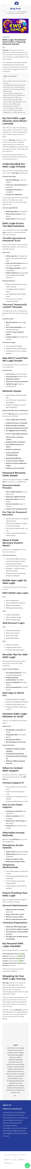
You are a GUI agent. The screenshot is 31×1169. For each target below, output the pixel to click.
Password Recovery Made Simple (12, 93)
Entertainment (12, 11)
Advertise (21, 1159)
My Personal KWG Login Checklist (12, 110)
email (16, 549)
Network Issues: (7, 91)
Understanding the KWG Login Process (14, 85)
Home (5, 11)
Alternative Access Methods (11, 106)
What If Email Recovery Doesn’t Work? (14, 95)
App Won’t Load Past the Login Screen (14, 89)
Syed (3, 47)
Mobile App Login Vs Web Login (12, 97)
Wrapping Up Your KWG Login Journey (14, 112)
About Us (7, 1159)
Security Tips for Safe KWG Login (12, 100)
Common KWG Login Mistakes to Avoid (14, 102)
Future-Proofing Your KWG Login (12, 108)
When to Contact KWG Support (12, 104)
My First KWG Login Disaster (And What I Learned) (15, 82)
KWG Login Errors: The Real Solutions (14, 87)
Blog (14, 1159)
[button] (27, 1165)
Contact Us (8, 1163)
